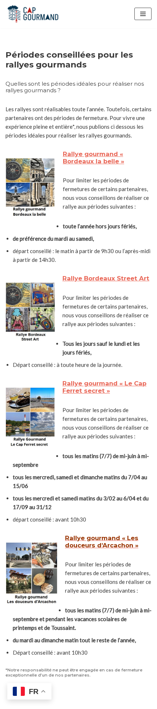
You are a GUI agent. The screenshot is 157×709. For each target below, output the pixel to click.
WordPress (103, 696)
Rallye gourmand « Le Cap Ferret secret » (104, 387)
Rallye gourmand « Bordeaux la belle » (93, 157)
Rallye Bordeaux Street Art (105, 278)
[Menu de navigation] (143, 14)
